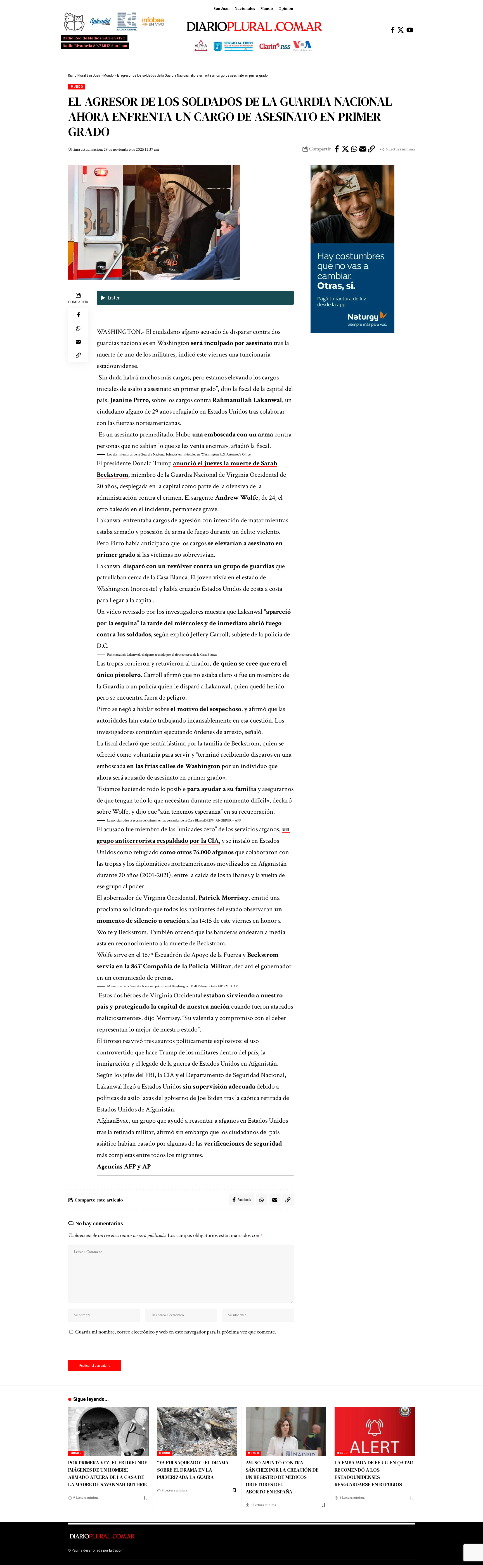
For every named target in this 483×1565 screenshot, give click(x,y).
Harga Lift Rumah (202, 1550)
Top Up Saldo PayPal (140, 1550)
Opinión (285, 8)
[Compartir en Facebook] (337, 149)
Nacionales (245, 8)
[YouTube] (410, 30)
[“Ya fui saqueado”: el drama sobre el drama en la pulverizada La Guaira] (197, 1431)
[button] (195, 455)
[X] (400, 30)
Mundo (267, 8)
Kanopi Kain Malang (172, 1550)
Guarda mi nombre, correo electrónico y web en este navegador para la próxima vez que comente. (175, 1331)
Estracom (116, 1550)
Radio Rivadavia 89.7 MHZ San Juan (95, 45)
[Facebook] (392, 30)
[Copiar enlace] (371, 149)
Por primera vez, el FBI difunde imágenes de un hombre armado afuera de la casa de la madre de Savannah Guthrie (107, 1473)
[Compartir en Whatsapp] (354, 149)
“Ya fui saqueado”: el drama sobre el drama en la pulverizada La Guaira (193, 1470)
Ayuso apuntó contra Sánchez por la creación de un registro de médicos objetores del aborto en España (282, 1477)
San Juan (221, 8)
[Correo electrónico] (363, 149)
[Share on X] (345, 149)
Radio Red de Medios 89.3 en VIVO (94, 38)
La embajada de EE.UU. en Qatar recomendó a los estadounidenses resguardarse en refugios (374, 1473)
